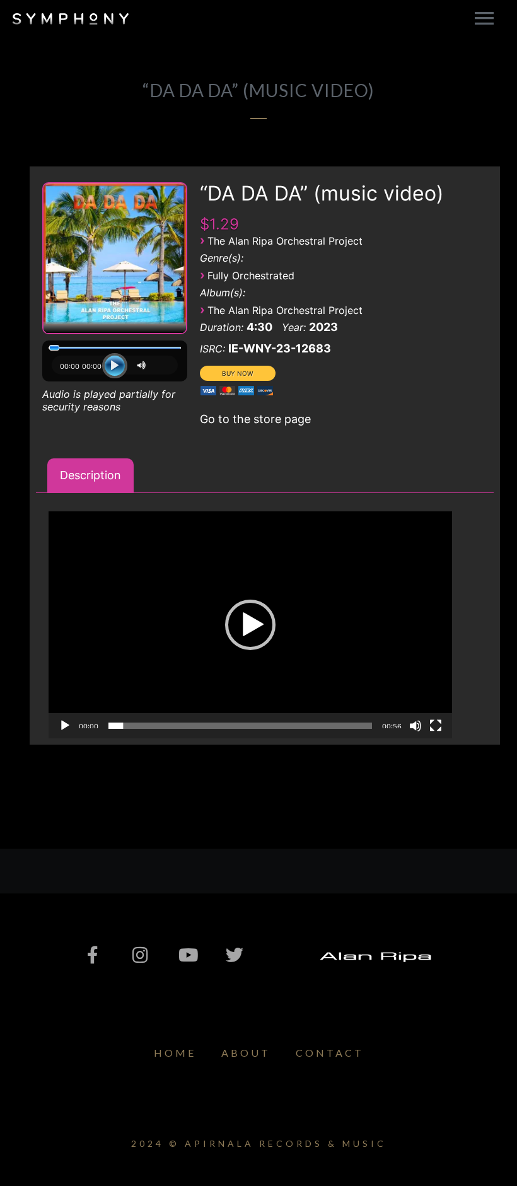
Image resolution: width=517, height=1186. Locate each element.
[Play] (114, 365)
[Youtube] (187, 955)
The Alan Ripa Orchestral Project (285, 241)
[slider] (240, 726)
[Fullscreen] (435, 725)
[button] (250, 625)
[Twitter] (234, 955)
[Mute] (143, 365)
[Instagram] (140, 955)
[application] (114, 368)
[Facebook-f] (92, 955)
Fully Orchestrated (250, 275)
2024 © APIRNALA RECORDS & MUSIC (258, 1143)
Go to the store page (255, 419)
